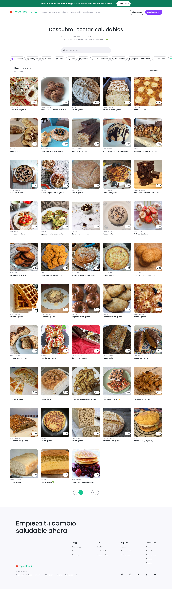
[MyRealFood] (18, 12)
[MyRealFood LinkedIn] (139, 575)
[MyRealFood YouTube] (155, 575)
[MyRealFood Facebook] (122, 575)
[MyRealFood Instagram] (130, 575)
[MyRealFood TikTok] (147, 575)
